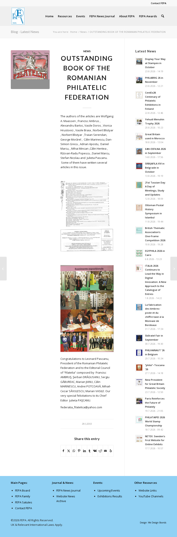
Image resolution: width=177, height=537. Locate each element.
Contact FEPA (158, 3)
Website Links (148, 490)
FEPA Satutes (23, 502)
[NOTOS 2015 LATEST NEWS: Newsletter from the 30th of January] (173, 268)
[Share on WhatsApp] (73, 450)
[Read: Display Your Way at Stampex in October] (139, 61)
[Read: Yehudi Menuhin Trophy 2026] (139, 122)
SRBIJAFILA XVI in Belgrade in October (154, 167)
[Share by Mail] (105, 450)
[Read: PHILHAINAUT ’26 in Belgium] (139, 353)
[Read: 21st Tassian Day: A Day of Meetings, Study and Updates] (139, 185)
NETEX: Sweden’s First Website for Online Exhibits (155, 440)
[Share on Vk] (94, 450)
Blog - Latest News (25, 32)
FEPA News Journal (68, 490)
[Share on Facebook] (63, 450)
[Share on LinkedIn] (84, 450)
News (87, 51)
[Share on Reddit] (100, 450)
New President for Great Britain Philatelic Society (155, 384)
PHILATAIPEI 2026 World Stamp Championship (155, 421)
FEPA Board (22, 490)
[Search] (162, 16)
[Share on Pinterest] (79, 450)
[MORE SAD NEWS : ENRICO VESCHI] (3, 268)
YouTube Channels (151, 496)
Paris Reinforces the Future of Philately (154, 402)
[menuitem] (157, 3)
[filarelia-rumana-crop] (30, 69)
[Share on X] (68, 450)
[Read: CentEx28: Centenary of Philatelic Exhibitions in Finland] (139, 95)
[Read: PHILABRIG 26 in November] (139, 80)
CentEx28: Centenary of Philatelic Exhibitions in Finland (153, 100)
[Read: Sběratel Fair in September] (139, 338)
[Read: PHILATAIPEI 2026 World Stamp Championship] (139, 420)
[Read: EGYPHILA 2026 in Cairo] (139, 253)
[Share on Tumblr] (89, 450)
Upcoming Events (109, 490)
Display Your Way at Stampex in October (155, 63)
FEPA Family (22, 496)
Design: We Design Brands (153, 522)
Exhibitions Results (110, 496)
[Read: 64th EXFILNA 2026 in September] (139, 151)
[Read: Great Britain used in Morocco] (139, 137)
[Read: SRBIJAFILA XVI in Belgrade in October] (139, 166)
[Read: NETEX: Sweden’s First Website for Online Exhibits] (139, 439)
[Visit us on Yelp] (110, 450)
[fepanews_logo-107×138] (18, 16)
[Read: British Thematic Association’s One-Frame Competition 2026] (139, 230)
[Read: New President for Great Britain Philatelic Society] (139, 382)
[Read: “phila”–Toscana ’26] (139, 367)
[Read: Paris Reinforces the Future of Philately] (139, 401)
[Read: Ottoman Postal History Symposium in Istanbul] (139, 207)
